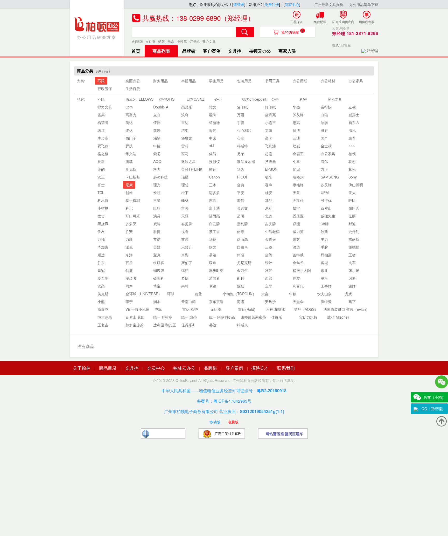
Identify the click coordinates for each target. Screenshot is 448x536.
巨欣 (156, 208)
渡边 (296, 247)
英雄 (156, 247)
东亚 (324, 270)
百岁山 (326, 208)
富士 (101, 184)
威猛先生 (328, 215)
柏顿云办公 (260, 51)
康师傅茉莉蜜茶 (253, 317)
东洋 (129, 254)
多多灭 (130, 223)
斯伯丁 (186, 262)
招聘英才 (260, 368)
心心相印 (244, 130)
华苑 (212, 239)
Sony (352, 177)
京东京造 (216, 301)
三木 (212, 184)
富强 (184, 208)
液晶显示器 (246, 161)
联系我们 (286, 368)
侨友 (101, 231)
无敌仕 (298, 200)
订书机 (195, 41)
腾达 (212, 169)
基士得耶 (132, 200)
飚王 (324, 278)
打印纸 (270, 106)
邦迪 (352, 223)
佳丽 (352, 215)
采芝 (212, 130)
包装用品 (244, 80)
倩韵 (156, 122)
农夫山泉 (324, 293)
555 (351, 145)
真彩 (184, 254)
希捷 (184, 278)
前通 (184, 239)
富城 (324, 262)
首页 (135, 51)
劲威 (296, 145)
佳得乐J (187, 324)
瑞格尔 (298, 177)
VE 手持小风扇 (137, 309)
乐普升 (186, 247)
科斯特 (242, 145)
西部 (268, 278)
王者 (352, 254)
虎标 (158, 309)
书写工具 (272, 80)
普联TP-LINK (191, 169)
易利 (268, 208)
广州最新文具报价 (328, 4)
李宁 (129, 301)
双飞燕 (102, 145)
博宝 (156, 285)
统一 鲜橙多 (162, 317)
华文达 (130, 153)
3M (211, 145)
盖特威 (298, 254)
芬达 (212, 324)
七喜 (296, 161)
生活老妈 (272, 231)
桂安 (268, 192)
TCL (100, 192)
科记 (129, 208)
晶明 (240, 215)
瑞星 (184, 177)
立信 (156, 239)
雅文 (212, 106)
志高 (212, 200)
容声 (268, 184)
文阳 (268, 130)
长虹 (156, 192)
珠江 (101, 130)
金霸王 (298, 153)
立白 (156, 114)
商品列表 (161, 51)
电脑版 (233, 421)
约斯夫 (242, 324)
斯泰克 (102, 309)
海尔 (324, 161)
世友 (296, 278)
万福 (101, 239)
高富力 (130, 114)
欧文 (212, 247)
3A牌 (325, 223)
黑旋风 (102, 223)
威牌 (156, 223)
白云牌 (214, 223)
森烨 (156, 130)
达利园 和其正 (164, 324)
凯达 (129, 122)
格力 (156, 169)
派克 (129, 247)
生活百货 (132, 88)
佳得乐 (276, 317)
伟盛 (240, 254)
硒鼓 (161, 41)
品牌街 (188, 51)
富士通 (214, 208)
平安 (240, 192)
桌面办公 (132, 80)
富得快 (326, 106)
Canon (214, 177)
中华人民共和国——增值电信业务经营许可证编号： (224, 391)
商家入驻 (287, 51)
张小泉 (353, 270)
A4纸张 (137, 41)
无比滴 (215, 309)
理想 (184, 184)
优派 (296, 169)
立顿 (352, 106)
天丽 (184, 215)
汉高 (101, 285)
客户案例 (212, 51)
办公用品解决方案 (96, 37)
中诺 (212, 138)
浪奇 (184, 114)
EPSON (271, 169)
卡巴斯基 (132, 177)
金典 (240, 184)
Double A (160, 106)
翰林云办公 (184, 368)
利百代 (298, 285)
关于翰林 (81, 368)
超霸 (268, 153)
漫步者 (130, 278)
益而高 (242, 239)
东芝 (296, 239)
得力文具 (104, 106)
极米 (268, 177)
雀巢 (101, 114)
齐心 (218, 99)
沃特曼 (326, 301)
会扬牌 (186, 223)
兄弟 (240, 153)
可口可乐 (132, 215)
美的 (101, 169)
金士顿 (326, 145)
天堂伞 (298, 301)
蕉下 (352, 301)
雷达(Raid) (246, 309)
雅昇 (268, 270)
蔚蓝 (198, 293)
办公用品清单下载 (363, 4)
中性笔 (182, 41)
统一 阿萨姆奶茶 (222, 317)
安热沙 (270, 301)
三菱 (268, 247)
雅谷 (324, 130)
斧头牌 (298, 114)
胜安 (129, 231)
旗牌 (352, 285)
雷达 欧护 (190, 309)
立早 (268, 285)
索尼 (156, 153)
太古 (101, 215)
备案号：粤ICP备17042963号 (224, 401)
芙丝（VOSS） (306, 309)
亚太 (352, 192)
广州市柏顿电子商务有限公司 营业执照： (224, 411)
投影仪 (214, 161)
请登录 (238, 4)
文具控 (234, 51)
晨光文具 (334, 99)
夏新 (101, 161)
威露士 (353, 114)
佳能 (212, 153)
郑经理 (372, 50)
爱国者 (214, 278)
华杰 (296, 106)
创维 (129, 192)
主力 (324, 239)
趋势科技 (160, 177)
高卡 (268, 138)
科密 (303, 99)
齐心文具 (209, 41)
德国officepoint (254, 99)
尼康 (129, 184)
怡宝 (296, 208)
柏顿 (352, 153)
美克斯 (102, 293)
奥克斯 (130, 169)
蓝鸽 (268, 254)
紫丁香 (214, 231)
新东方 (353, 122)
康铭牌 (298, 184)
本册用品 (188, 80)
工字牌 (326, 285)
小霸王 (270, 122)
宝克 (156, 254)
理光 (156, 184)
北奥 (268, 215)
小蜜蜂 (102, 208)
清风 (352, 130)
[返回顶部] (441, 421)
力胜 (129, 239)
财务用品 (160, 80)
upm (129, 106)
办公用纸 (300, 80)
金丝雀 (298, 262)
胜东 (101, 262)
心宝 (240, 138)
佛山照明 (355, 184)
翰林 (184, 200)
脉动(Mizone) (338, 317)
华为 (240, 169)
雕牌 (212, 114)
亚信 (240, 285)
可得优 (326, 200)
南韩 (184, 285)
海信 (240, 200)
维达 (129, 130)
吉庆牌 (270, 223)
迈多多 (214, 192)
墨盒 (170, 41)
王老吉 (102, 324)
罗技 (129, 145)
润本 (156, 301)
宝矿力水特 (308, 317)
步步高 (102, 138)
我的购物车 (292, 31)
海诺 (240, 301)
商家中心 (292, 4)
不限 (101, 80)
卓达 (212, 285)
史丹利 (353, 231)
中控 (156, 145)
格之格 (102, 153)
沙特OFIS (166, 99)
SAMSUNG (330, 177)
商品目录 (108, 368)
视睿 (184, 231)
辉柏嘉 (326, 254)
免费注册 (271, 4)
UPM (325, 192)
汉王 (101, 177)
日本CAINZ (195, 99)
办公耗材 (328, 80)
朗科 (240, 278)
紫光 (352, 169)
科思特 (102, 200)
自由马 (242, 247)
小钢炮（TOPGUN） (239, 293)
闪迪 (352, 278)
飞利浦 (270, 145)
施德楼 (353, 247)
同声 (129, 285)
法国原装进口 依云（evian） (346, 309)
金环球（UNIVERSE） (143, 293)
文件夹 (150, 41)
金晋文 (242, 208)
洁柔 (184, 130)
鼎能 (296, 223)
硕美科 (158, 278)
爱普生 (102, 278)
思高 (296, 122)
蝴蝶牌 (158, 270)
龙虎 (348, 293)
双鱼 (212, 262)
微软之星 (188, 161)
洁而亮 (214, 215)
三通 (296, 138)
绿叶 (268, 262)
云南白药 (188, 301)
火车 (352, 262)
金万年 (242, 270)
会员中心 (156, 368)
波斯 (324, 231)
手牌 (324, 247)
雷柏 (184, 145)
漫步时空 (216, 270)
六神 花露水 (275, 309)
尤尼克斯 (244, 262)
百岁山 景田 (135, 317)
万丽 (240, 114)
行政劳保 (104, 88)
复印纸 (242, 106)
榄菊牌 (102, 122)
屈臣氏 (353, 208)
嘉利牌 (242, 223)
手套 (240, 122)
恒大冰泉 (104, 317)
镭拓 (184, 270)
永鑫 (265, 293)
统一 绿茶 (189, 317)
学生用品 (216, 80)
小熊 (101, 301)
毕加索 (102, 247)
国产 (324, 138)
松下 (184, 192)
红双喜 (158, 262)
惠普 (352, 138)
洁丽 (324, 122)
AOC (157, 161)
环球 (170, 293)
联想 (352, 161)
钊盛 (129, 270)
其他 (268, 200)
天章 (296, 192)
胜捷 (156, 231)
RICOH (243, 177)
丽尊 (240, 231)
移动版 (214, 421)
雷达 (184, 122)
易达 (212, 254)
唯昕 (352, 200)
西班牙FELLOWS (139, 99)
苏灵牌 (326, 184)
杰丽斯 (353, 239)
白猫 (324, 114)
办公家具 (355, 80)
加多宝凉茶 (134, 324)
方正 (324, 169)
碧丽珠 (214, 122)
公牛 (275, 99)
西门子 (130, 138)
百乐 (129, 262)
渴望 (156, 138)
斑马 (184, 153)
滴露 (156, 215)
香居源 (298, 215)
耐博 (296, 130)
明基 (129, 161)
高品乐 (186, 106)
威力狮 (298, 231)
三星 (156, 200)
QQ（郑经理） (433, 408)
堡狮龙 (186, 138)
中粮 (292, 293)
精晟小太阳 (302, 270)
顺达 (101, 254)
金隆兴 (270, 239)
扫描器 (270, 161)
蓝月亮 (270, 114)
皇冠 (101, 270)
